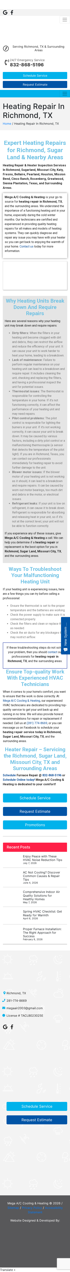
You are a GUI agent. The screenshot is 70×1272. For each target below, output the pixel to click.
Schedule (9, 775)
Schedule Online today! (19, 780)
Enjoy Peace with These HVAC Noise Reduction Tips (42, 859)
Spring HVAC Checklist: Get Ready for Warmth (42, 915)
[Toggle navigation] (65, 19)
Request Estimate (35, 84)
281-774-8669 (17, 1000)
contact (52, 652)
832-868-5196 (27, 64)
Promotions (35, 825)
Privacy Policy (32, 1208)
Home (7, 123)
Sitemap (13, 1208)
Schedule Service (35, 75)
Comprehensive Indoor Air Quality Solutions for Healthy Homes (41, 897)
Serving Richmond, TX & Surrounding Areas (38, 48)
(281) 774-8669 (37, 723)
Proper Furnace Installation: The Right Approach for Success (42, 934)
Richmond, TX (16, 993)
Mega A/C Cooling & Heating (21, 700)
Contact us (26, 246)
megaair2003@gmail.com (25, 1008)
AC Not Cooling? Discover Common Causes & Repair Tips (41, 877)
